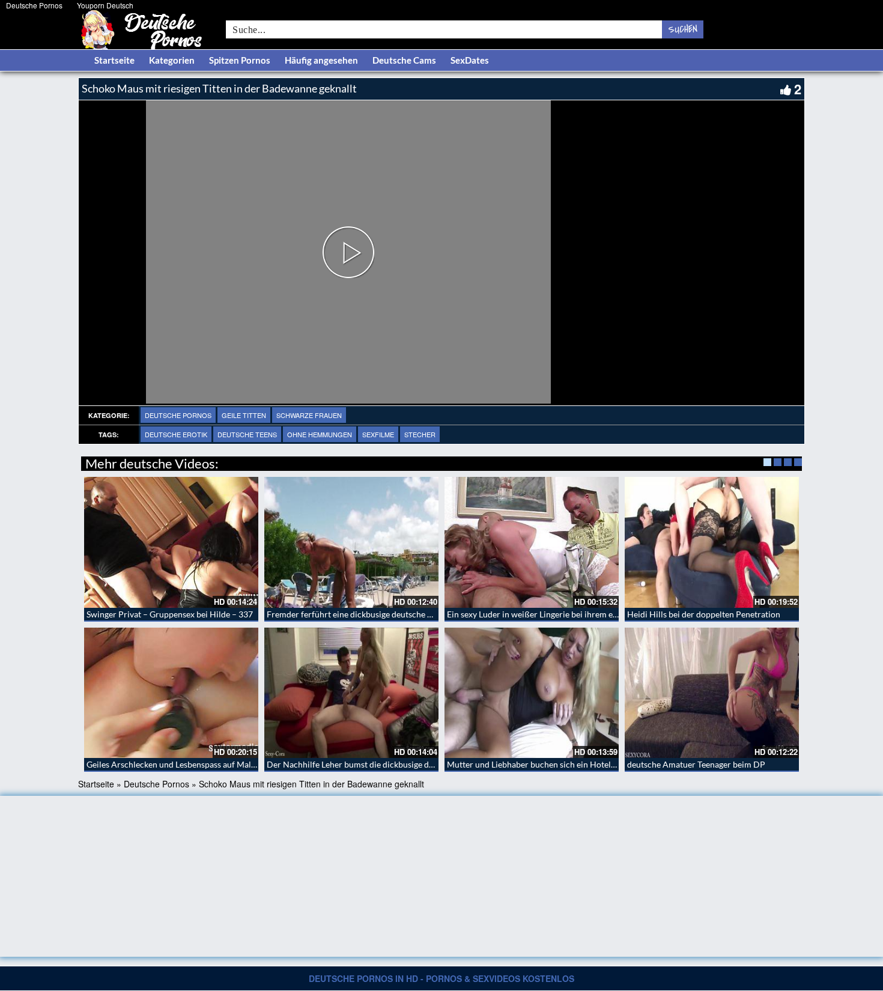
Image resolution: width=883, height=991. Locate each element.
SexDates (470, 60)
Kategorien (172, 60)
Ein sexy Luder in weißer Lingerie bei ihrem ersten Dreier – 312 (564, 614)
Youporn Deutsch (105, 5)
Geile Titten (244, 415)
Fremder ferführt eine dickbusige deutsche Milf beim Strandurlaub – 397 (402, 614)
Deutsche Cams (404, 60)
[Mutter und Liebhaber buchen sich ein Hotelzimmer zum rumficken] (532, 693)
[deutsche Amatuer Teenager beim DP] (712, 693)
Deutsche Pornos (34, 5)
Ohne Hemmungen (319, 434)
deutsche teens (247, 434)
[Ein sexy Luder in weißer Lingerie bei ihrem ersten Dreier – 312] (532, 542)
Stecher (419, 434)
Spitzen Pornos (239, 60)
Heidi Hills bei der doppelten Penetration (703, 614)
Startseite (114, 60)
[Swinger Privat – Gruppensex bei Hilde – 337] (171, 542)
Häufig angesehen (321, 60)
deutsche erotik (176, 434)
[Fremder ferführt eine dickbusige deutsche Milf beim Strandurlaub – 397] (351, 542)
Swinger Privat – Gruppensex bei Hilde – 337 (169, 614)
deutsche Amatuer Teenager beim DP (696, 764)
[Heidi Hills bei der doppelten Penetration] (712, 542)
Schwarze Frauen (309, 415)
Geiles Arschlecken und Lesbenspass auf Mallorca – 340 (189, 764)
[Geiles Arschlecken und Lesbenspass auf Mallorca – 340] (171, 693)
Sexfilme (378, 434)
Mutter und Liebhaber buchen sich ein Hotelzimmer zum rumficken (571, 764)
